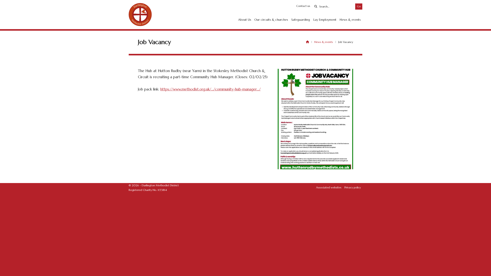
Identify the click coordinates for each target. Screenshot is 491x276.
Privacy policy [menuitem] (352, 187)
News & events (323, 42)
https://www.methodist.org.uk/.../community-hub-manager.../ (210, 89)
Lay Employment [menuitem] (324, 19)
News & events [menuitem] (350, 19)
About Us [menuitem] (244, 19)
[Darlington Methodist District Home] (140, 14)
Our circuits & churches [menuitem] (271, 19)
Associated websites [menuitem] (328, 187)
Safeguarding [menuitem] (300, 19)
